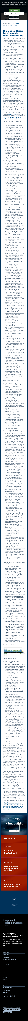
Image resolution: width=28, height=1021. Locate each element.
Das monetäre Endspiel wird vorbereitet (11, 868)
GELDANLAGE (6, 964)
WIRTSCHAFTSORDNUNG (9, 959)
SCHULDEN (6, 952)
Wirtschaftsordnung (10, 25)
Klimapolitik (15, 23)
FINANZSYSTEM (7, 957)
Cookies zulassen (14, 10)
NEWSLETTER (6, 990)
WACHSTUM (6, 954)
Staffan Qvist (12, 114)
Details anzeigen (14, 16)
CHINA (4, 975)
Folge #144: (13, 118)
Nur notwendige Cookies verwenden (14, 13)
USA (4, 972)
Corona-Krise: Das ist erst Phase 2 (13, 885)
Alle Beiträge (14, 831)
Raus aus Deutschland (10, 852)
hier (4, 945)
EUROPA (5, 977)
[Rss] (7, 996)
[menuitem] (12, 1009)
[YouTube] (10, 996)
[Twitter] (4, 996)
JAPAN (5, 979)
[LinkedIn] (13, 996)
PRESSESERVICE (7, 987)
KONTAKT (5, 992)
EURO (4, 962)
